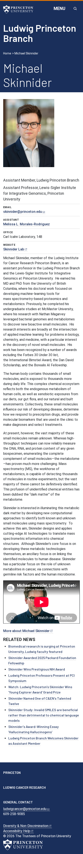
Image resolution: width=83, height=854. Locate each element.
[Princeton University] (20, 9)
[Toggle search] (75, 8)
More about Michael (26, 631)
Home (7, 53)
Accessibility (16, 831)
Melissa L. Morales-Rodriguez (26, 224)
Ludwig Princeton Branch (39, 33)
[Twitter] (12, 781)
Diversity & (25, 826)
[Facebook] (6, 781)
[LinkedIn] (18, 781)
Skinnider (13, 249)
